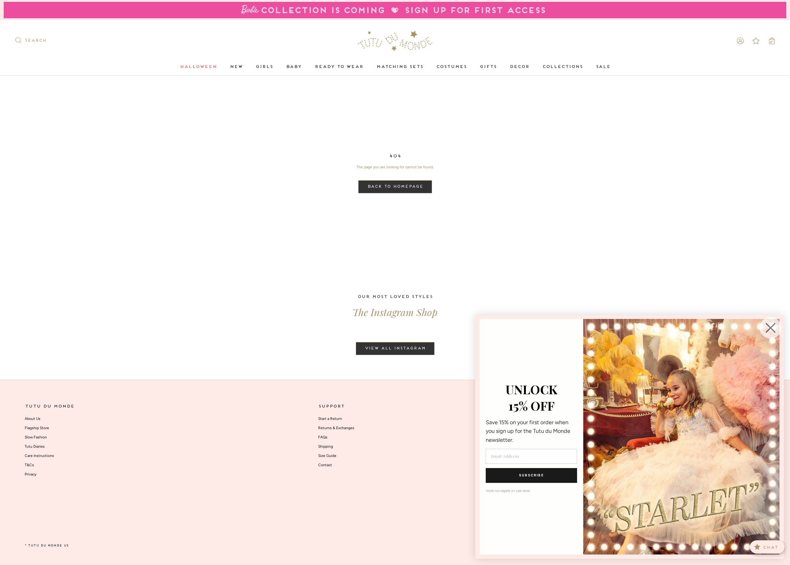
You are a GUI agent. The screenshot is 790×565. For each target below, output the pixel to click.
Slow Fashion (36, 437)
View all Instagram (395, 348)
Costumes (451, 67)
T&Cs (29, 465)
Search (35, 41)
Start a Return (330, 418)
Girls (264, 67)
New (236, 67)
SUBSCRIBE (531, 475)
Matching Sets (399, 67)
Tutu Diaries (35, 446)
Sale (603, 67)
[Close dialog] (770, 328)
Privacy (30, 474)
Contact (325, 465)
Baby (293, 67)
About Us (32, 418)
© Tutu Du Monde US (47, 545)
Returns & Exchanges (336, 428)
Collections (562, 67)
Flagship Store (37, 428)
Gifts (488, 67)
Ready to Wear (338, 67)
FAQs (322, 437)
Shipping (325, 446)
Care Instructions (39, 456)
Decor (519, 67)
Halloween (198, 67)
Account (740, 40)
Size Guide (327, 456)
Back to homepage (395, 187)
